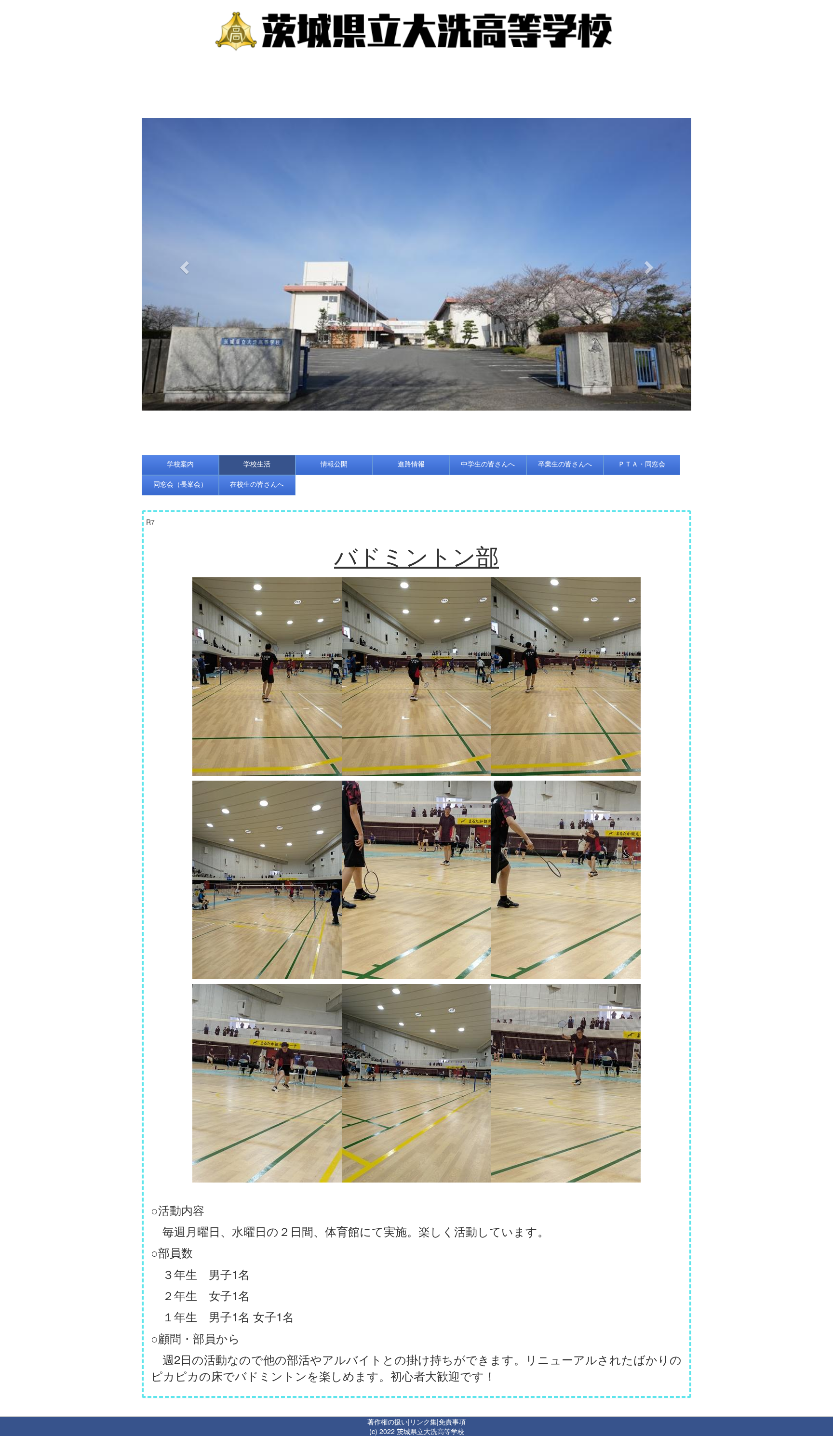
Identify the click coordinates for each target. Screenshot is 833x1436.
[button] (183, 264)
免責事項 (452, 1421)
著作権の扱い (387, 1421)
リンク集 (423, 1421)
